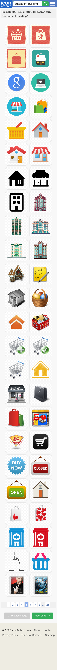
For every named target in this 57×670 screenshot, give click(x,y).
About (37, 630)
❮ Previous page (17, 615)
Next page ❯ (42, 615)
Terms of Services (31, 635)
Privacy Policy (10, 635)
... (43, 604)
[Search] (45, 3)
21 (47, 604)
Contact (48, 630)
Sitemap (50, 635)
